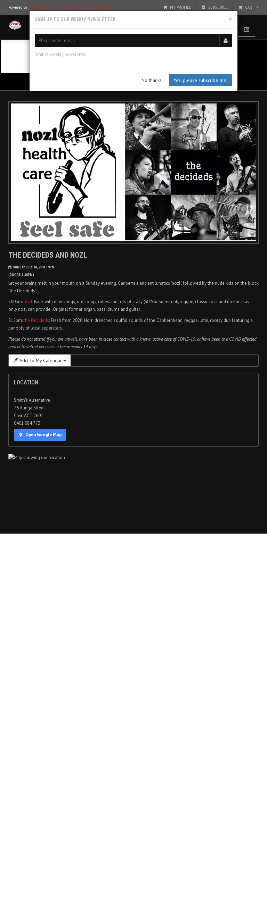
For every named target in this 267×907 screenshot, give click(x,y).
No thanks (151, 80)
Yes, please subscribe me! (200, 80)
